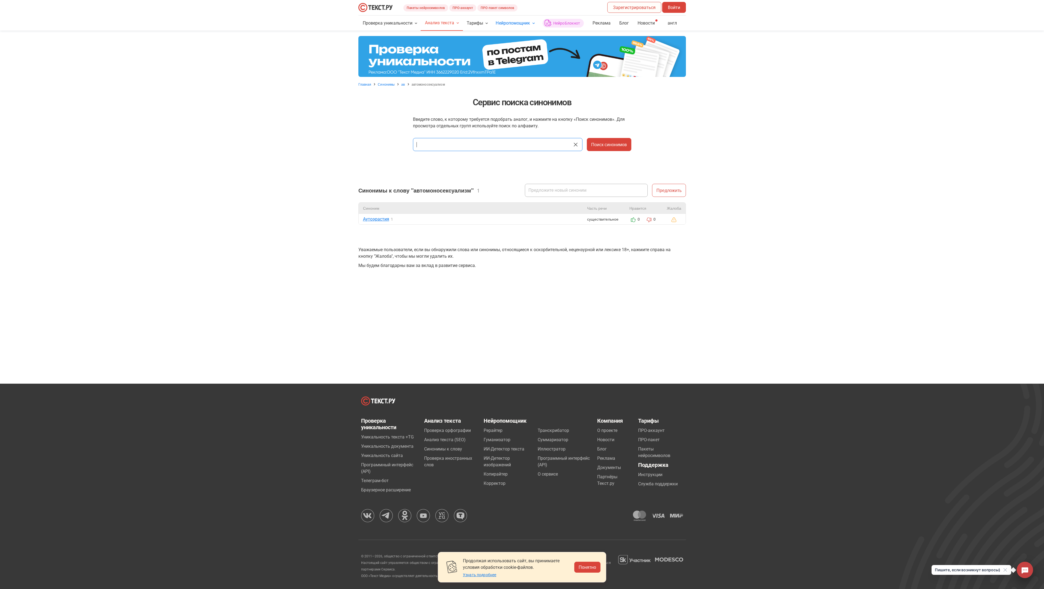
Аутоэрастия (376, 219)
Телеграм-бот (375, 480)
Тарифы (475, 23)
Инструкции (650, 474)
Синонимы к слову (443, 449)
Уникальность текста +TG (387, 437)
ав (403, 84)
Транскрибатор (553, 430)
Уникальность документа (387, 446)
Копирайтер (496, 474)
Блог (624, 23)
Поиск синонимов (609, 144)
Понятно (587, 567)
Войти (674, 7)
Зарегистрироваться (634, 7)
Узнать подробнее (479, 575)
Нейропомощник (513, 23)
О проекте (607, 430)
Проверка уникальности (388, 23)
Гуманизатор (497, 439)
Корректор (494, 483)
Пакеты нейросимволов (426, 8)
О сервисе (548, 474)
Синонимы (386, 84)
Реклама (602, 23)
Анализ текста (439, 22)
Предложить (669, 190)
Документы (609, 467)
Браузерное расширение (386, 489)
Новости (605, 439)
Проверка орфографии (447, 430)
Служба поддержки (658, 483)
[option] (522, 56)
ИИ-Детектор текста (504, 449)
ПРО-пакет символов (497, 8)
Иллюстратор (552, 449)
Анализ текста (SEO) (445, 439)
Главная (364, 84)
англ (672, 23)
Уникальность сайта (382, 455)
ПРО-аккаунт (463, 8)
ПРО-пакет (649, 439)
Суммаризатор (553, 439)
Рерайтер (493, 430)
